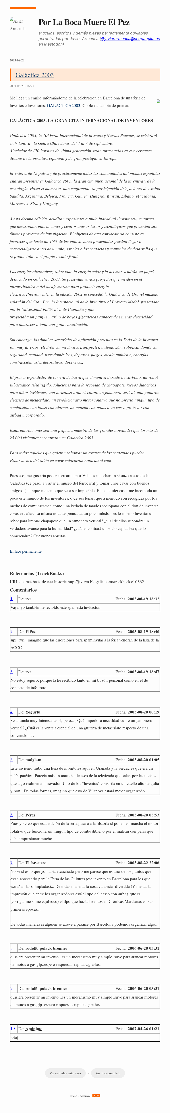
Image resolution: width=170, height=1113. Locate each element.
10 (12, 1028)
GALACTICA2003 (63, 105)
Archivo (85, 1096)
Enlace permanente (26, 551)
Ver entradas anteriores (65, 1073)
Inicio (73, 1096)
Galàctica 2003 (34, 74)
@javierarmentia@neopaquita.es (130, 38)
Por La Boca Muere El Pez (84, 21)
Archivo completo (108, 1073)
